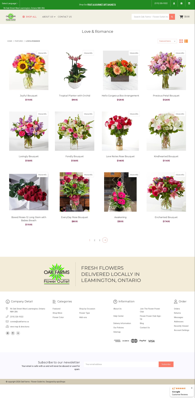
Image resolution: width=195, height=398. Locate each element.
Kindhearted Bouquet (166, 156)
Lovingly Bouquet (29, 156)
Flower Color (58, 317)
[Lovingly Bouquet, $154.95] (29, 131)
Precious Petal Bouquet (166, 95)
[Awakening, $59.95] (120, 192)
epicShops (61, 382)
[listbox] (167, 41)
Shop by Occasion (87, 309)
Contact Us (65, 17)
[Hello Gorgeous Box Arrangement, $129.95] (120, 70)
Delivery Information (122, 323)
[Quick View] (45, 53)
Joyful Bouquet (29, 95)
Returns (177, 313)
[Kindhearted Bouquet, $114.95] (166, 131)
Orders (177, 309)
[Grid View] (181, 41)
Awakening (120, 217)
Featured (56, 309)
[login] (174, 3)
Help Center (118, 316)
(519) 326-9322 (161, 3)
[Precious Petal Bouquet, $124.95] (166, 70)
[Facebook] (8, 333)
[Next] (105, 240)
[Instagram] (13, 333)
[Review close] (191, 388)
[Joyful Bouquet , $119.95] (29, 70)
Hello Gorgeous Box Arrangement (120, 95)
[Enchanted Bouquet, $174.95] (166, 192)
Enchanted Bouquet (166, 217)
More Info (43, 53)
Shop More (57, 313)
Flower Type (84, 313)
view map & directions (19, 326)
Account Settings (181, 330)
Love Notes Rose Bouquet (120, 156)
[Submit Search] (172, 17)
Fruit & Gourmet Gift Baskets (101, 5)
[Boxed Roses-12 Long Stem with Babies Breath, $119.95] (29, 192)
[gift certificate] (181, 3)
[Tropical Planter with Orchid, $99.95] (74, 70)
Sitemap (117, 332)
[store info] (189, 3)
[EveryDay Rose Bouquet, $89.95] (74, 192)
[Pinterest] (18, 333)
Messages (178, 317)
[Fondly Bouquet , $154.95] (74, 131)
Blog (142, 323)
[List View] (186, 41)
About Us (48, 17)
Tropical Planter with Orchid (74, 95)
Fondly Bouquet (75, 156)
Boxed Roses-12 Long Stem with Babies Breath (28, 219)
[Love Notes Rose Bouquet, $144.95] (120, 131)
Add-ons (83, 317)
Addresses (178, 321)
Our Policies (118, 327)
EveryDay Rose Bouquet (74, 217)
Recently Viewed (181, 326)
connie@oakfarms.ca (19, 321)
